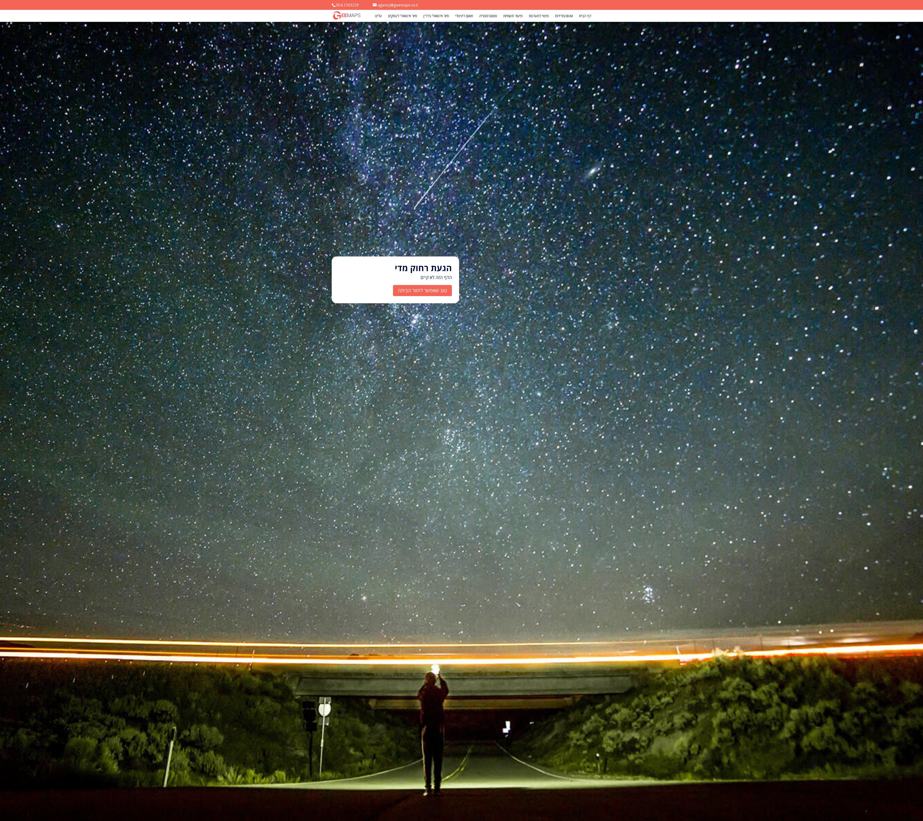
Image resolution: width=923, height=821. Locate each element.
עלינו (378, 16)
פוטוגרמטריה (488, 16)
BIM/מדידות (564, 16)
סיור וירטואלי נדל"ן (436, 16)
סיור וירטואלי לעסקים (402, 16)
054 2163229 (347, 5)
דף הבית (585, 16)
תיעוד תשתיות (513, 16)
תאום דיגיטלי (464, 16)
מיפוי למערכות (539, 16)
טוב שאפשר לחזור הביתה (422, 290)
